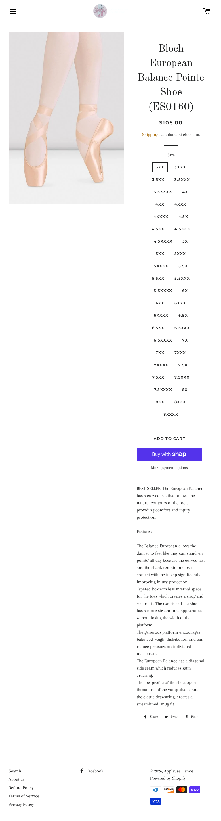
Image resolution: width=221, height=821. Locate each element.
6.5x (183, 315)
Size (171, 155)
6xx (160, 303)
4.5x (183, 216)
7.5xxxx (163, 389)
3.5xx (158, 179)
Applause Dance (178, 771)
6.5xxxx (163, 340)
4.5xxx (182, 229)
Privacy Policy (21, 804)
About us (16, 779)
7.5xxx (182, 377)
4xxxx (160, 216)
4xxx (180, 204)
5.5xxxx (163, 290)
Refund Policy (21, 787)
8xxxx (170, 414)
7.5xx (158, 377)
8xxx (180, 402)
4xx (159, 204)
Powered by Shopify (168, 778)
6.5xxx (182, 327)
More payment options (169, 467)
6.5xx (158, 327)
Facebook (94, 771)
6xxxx (161, 315)
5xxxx (161, 266)
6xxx (180, 303)
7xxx (180, 352)
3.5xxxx (163, 191)
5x (185, 241)
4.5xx (158, 229)
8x (185, 389)
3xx (160, 167)
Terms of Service (24, 796)
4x (185, 191)
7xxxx (161, 364)
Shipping (150, 134)
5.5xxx (182, 278)
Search (15, 771)
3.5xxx (182, 179)
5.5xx (158, 278)
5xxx (180, 253)
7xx (160, 352)
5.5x (183, 266)
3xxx (180, 167)
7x (185, 340)
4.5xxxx (163, 241)
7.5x (183, 364)
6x (185, 290)
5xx (160, 253)
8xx (160, 402)
